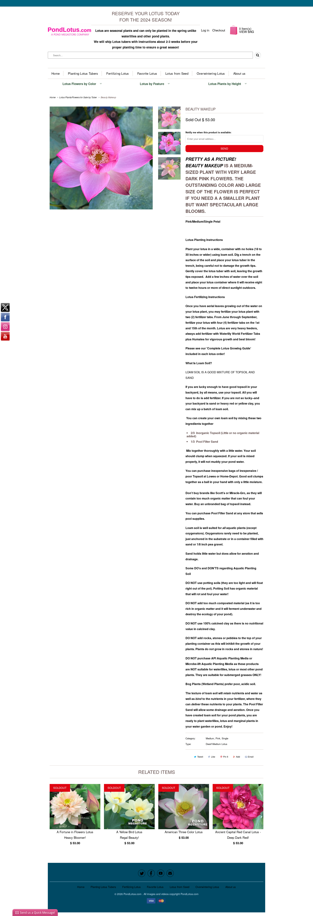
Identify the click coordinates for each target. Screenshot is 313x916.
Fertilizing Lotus (117, 73)
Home (55, 73)
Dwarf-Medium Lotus (216, 744)
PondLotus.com (133, 894)
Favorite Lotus (147, 73)
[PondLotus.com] (69, 30)
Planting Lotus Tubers (83, 73)
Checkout (218, 30)
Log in (205, 30)
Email (251, 756)
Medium (210, 738)
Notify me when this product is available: (208, 132)
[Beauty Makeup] (101, 158)
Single (225, 738)
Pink (218, 738)
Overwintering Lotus (211, 73)
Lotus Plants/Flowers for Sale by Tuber (78, 97)
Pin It (225, 756)
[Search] (259, 55)
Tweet (200, 756)
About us (239, 73)
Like (213, 756)
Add (238, 756)
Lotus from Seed (176, 73)
